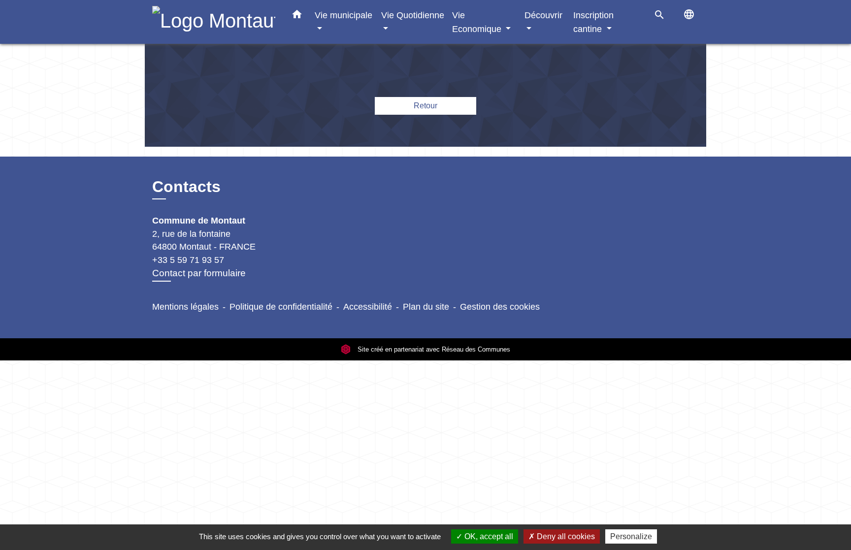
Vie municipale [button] (343, 15)
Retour (425, 105)
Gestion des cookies (500, 307)
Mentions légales (185, 307)
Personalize (631, 536)
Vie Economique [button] (478, 22)
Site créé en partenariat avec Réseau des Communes (433, 349)
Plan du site (426, 307)
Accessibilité (367, 307)
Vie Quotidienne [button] (412, 15)
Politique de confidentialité (280, 307)
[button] (297, 16)
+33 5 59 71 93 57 (188, 260)
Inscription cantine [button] (593, 22)
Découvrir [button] (543, 15)
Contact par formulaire (199, 273)
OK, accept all (487, 536)
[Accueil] (213, 21)
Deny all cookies (565, 536)
